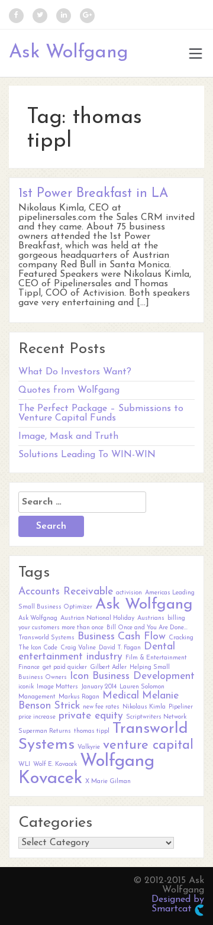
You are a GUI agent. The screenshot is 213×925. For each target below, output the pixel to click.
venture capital (148, 745)
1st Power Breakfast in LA (93, 193)
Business (96, 637)
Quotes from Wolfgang (69, 390)
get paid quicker (65, 667)
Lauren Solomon (142, 687)
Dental (159, 647)
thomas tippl (91, 731)
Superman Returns (44, 731)
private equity (91, 716)
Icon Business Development (132, 676)
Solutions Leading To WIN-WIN (87, 455)
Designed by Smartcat (177, 904)
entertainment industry (70, 657)
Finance (29, 667)
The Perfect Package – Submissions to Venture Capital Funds (100, 413)
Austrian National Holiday (97, 618)
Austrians (150, 618)
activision (129, 593)
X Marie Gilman (108, 781)
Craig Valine (78, 648)
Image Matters (57, 687)
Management (37, 697)
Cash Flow (142, 637)
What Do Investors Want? (74, 372)
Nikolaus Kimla (144, 707)
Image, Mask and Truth (68, 436)
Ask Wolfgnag (37, 618)
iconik (26, 687)
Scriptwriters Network (156, 717)
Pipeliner (181, 707)
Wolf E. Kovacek (55, 764)
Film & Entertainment (156, 658)
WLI (24, 764)
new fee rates (101, 707)
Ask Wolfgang (68, 52)
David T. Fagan (120, 648)
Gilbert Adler (108, 667)
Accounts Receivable (65, 592)
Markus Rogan (79, 697)
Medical (120, 696)
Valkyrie (89, 747)
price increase (37, 717)
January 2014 (99, 687)
